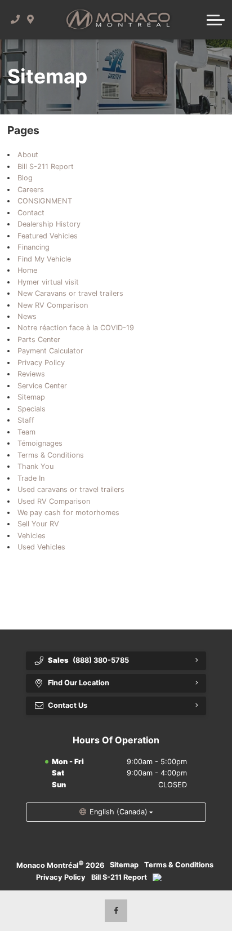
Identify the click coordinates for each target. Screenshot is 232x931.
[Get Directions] (31, 19)
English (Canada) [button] (119, 812)
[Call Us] (15, 19)
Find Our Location (78, 683)
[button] (216, 19)
